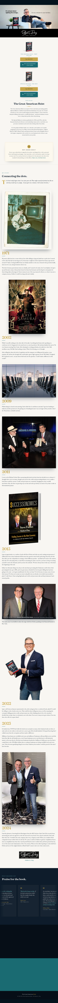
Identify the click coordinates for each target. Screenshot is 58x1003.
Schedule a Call (29, 984)
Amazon (29, 59)
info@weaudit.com (22, 978)
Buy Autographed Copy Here (30, 64)
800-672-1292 (37, 978)
